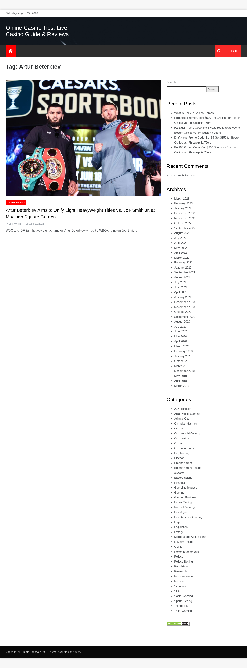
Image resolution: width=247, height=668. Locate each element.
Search (171, 82)
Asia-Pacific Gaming (187, 413)
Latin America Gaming (188, 517)
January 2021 (182, 297)
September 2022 (184, 228)
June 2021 (180, 287)
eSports (179, 472)
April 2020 (180, 341)
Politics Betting (183, 561)
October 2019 (182, 361)
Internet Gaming (184, 507)
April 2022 (180, 252)
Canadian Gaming (185, 423)
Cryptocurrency (184, 448)
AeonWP (78, 652)
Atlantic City (181, 418)
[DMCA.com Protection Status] (178, 623)
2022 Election (182, 408)
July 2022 (180, 238)
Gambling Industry (185, 487)
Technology (181, 605)
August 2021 (182, 277)
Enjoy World (15, 224)
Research (180, 571)
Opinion (179, 546)
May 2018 (180, 375)
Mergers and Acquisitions (190, 536)
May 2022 (180, 247)
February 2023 (183, 203)
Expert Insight (183, 477)
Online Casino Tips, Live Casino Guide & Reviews (37, 31)
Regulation (181, 566)
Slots (177, 591)
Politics (178, 556)
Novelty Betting (183, 541)
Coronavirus (182, 438)
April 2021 (180, 292)
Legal (177, 522)
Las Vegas (181, 512)
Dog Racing (181, 453)
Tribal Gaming (183, 610)
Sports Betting (16, 202)
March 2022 (181, 257)
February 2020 (183, 351)
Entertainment (183, 463)
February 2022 (183, 262)
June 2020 (180, 331)
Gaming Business (185, 497)
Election (179, 458)
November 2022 (184, 218)
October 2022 (182, 223)
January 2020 (182, 356)
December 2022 (184, 213)
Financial (179, 482)
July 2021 (180, 282)
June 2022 (180, 242)
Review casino (183, 576)
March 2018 (181, 385)
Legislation (181, 527)
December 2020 (184, 301)
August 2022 (182, 233)
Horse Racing (183, 502)
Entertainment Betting (187, 467)
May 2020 (180, 336)
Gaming (179, 492)
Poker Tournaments (186, 551)
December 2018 (184, 370)
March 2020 (181, 346)
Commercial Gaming (187, 433)
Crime (178, 443)
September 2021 (184, 272)
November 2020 (184, 307)
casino (178, 428)
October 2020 (182, 311)
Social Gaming (183, 595)
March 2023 (181, 198)
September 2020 (184, 316)
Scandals (180, 586)
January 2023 (182, 208)
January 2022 (182, 267)
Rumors (179, 581)
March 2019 (181, 366)
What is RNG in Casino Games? (194, 113)
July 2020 (180, 326)
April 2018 (180, 380)
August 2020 (182, 321)
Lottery (178, 532)
